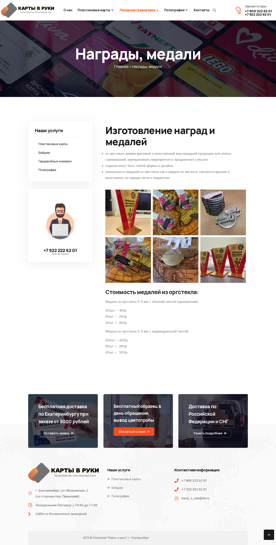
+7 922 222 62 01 (60, 250)
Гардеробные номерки (55, 161)
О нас (67, 10)
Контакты (202, 10)
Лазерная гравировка (137, 10)
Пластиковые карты (94, 10)
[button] (58, 433)
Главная (121, 66)
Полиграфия (174, 10)
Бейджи (44, 152)
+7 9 (248, 14)
